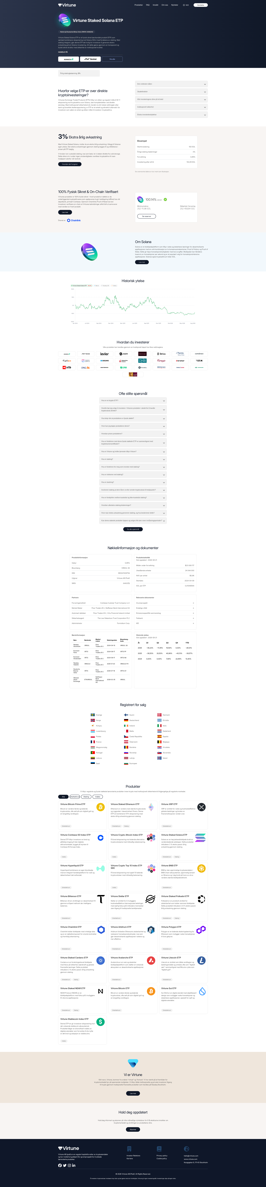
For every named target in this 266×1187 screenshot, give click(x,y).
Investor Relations (133, 1156)
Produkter (139, 5)
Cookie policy (162, 1158)
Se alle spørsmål (133, 529)
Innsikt (155, 5)
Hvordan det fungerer (70, 164)
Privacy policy (162, 1156)
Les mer (142, 262)
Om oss (165, 5)
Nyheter (174, 5)
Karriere (130, 1158)
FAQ (148, 5)
